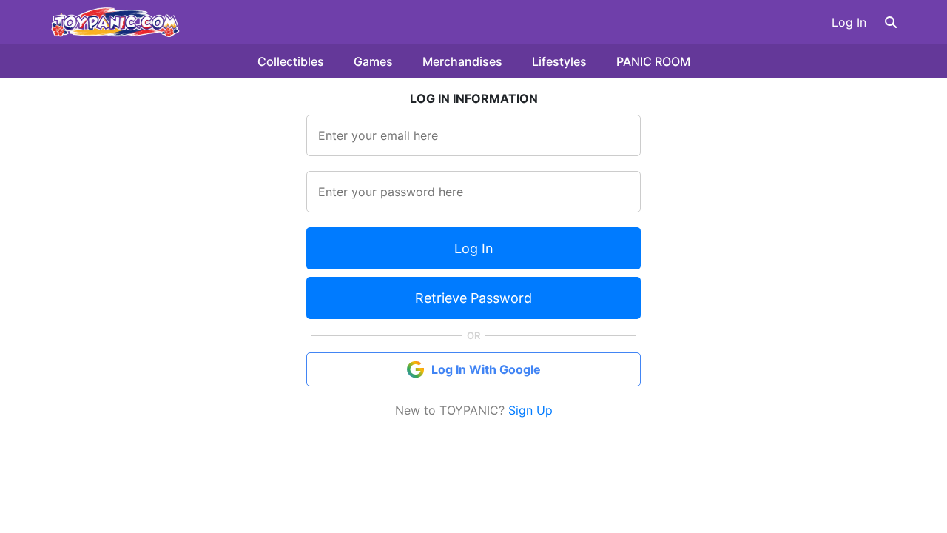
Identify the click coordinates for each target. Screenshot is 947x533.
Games (373, 61)
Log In (849, 22)
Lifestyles (559, 61)
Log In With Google (486, 369)
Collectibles (290, 61)
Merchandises (462, 61)
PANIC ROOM (653, 61)
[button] (891, 22)
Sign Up (530, 410)
